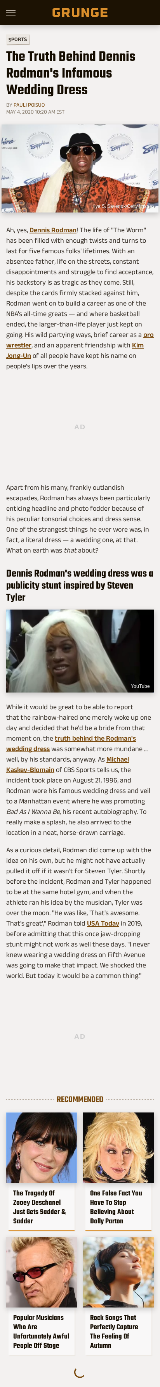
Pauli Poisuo (29, 105)
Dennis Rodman (53, 230)
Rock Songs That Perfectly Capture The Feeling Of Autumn (114, 1331)
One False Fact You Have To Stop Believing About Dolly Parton (116, 1207)
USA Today (103, 923)
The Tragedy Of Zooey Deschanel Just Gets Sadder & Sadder (39, 1207)
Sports (18, 39)
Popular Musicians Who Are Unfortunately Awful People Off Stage (41, 1331)
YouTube (140, 686)
